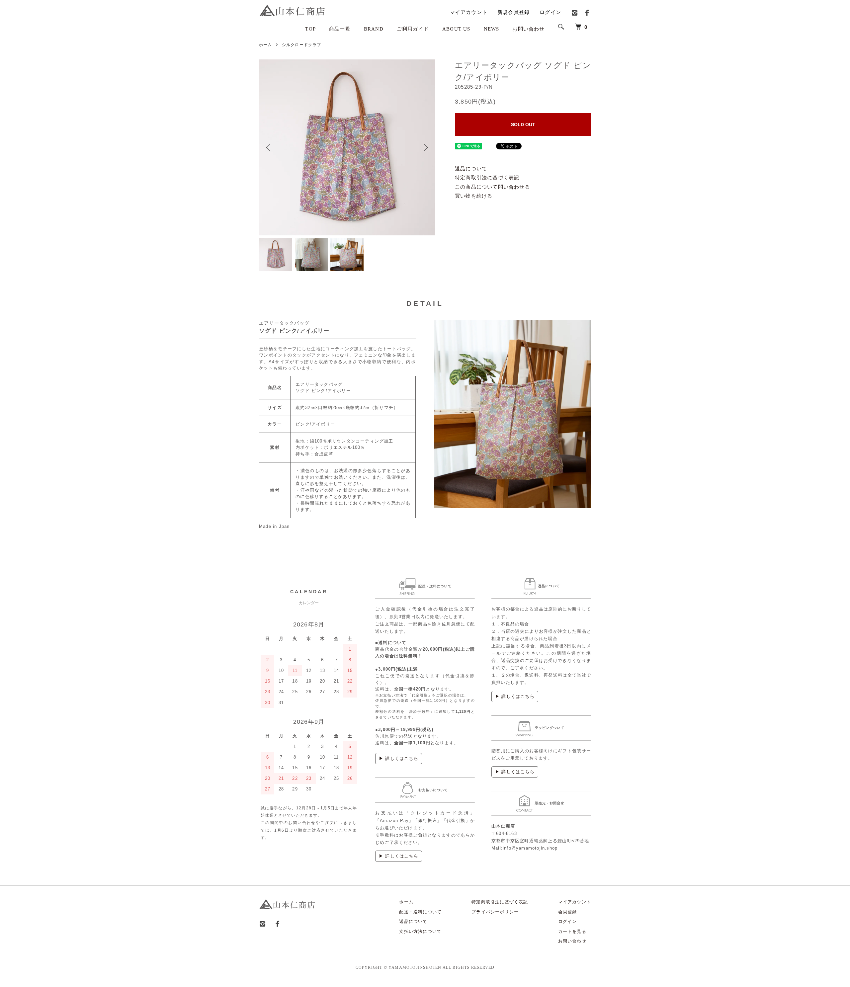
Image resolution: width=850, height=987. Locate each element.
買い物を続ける (473, 196)
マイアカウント (468, 12)
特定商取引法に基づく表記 (487, 177)
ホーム (265, 44)
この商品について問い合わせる (492, 187)
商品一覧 (340, 29)
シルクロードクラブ (301, 44)
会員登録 (567, 911)
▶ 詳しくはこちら (398, 758)
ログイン (550, 12)
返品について (471, 168)
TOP (310, 29)
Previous (269, 147)
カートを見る (572, 931)
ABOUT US (456, 29)
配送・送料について (420, 911)
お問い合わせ (528, 29)
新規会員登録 (513, 12)
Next (425, 147)
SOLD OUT (523, 124)
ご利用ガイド (413, 29)
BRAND (373, 29)
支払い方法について (420, 931)
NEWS (491, 29)
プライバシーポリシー (495, 911)
